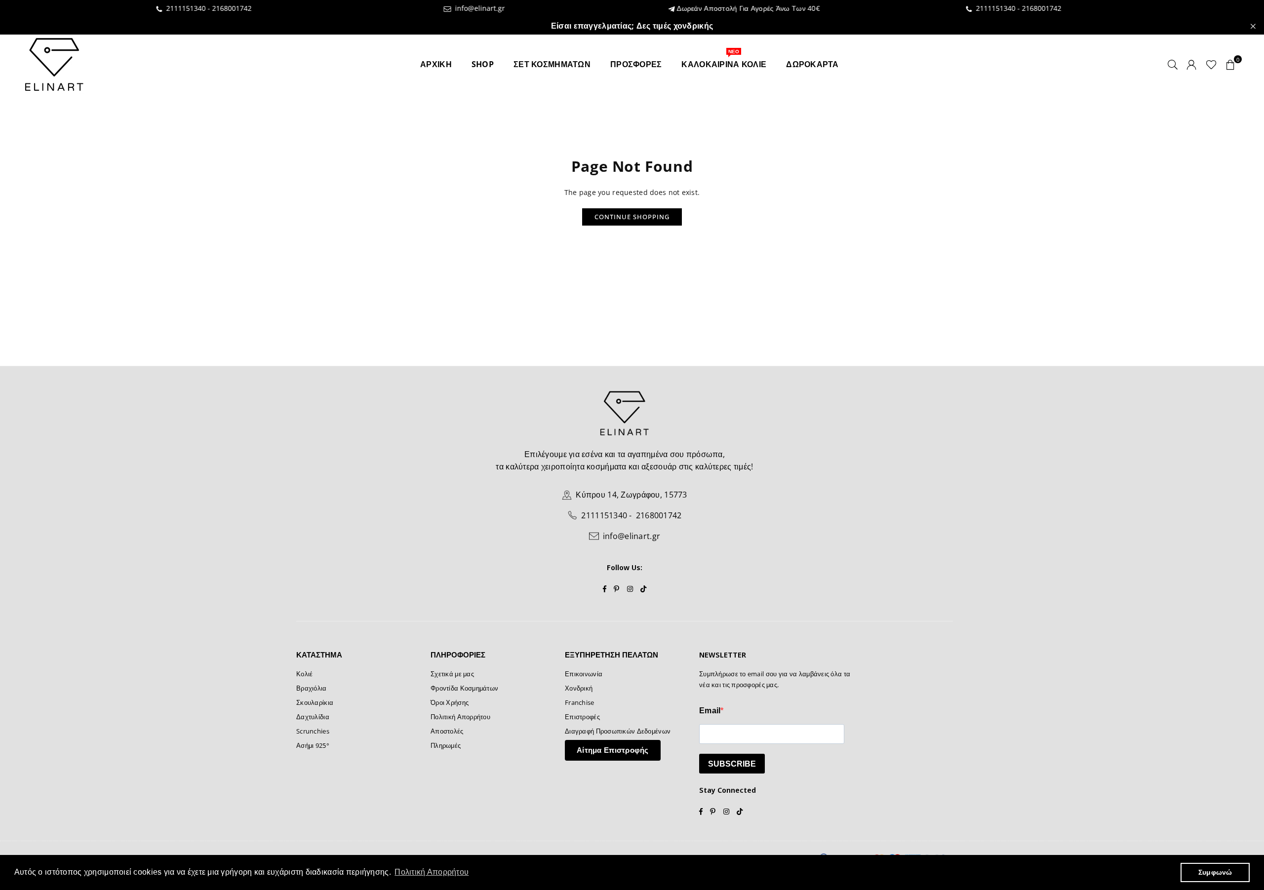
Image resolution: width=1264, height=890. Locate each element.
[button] (1230, 64)
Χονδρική (578, 688)
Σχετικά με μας (452, 673)
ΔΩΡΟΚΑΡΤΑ (812, 64)
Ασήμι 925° (312, 745)
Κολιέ (304, 673)
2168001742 (188, 8)
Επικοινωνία (583, 673)
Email (709, 710)
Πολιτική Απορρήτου (460, 716)
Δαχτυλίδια (312, 716)
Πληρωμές (446, 745)
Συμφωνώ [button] (1215, 872)
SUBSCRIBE (732, 764)
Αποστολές (447, 731)
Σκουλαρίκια (314, 702)
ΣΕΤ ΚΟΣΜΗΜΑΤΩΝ (552, 64)
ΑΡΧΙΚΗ (436, 64)
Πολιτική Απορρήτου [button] (432, 872)
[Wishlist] (1211, 64)
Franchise (579, 702)
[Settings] (1191, 64)
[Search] (1172, 64)
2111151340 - (144, 8)
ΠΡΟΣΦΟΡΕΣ (636, 64)
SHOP (483, 64)
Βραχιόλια (311, 688)
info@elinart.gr (435, 8)
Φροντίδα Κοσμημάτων (464, 688)
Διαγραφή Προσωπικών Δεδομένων (618, 731)
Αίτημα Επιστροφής (613, 750)
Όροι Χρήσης (450, 702)
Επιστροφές (582, 716)
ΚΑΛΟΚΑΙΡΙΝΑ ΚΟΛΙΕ (723, 60)
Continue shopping (632, 216)
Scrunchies (312, 731)
